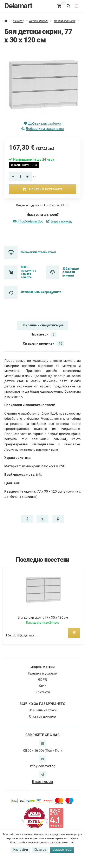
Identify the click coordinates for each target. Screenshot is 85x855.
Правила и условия (42, 673)
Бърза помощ (61, 221)
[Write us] (42, 774)
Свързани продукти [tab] (42, 343)
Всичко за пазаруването (42, 704)
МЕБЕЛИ (18, 20)
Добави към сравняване (45, 129)
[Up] (28, 176)
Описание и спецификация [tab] (42, 325)
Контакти (42, 692)
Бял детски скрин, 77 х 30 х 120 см (42, 617)
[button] (27, 519)
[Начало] (5, 20)
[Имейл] (42, 758)
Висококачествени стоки (38, 252)
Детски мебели (38, 20)
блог (42, 686)
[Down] (12, 176)
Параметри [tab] (42, 334)
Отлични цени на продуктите (41, 292)
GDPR (42, 680)
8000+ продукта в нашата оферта (28, 272)
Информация (43, 667)
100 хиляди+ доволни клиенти (70, 272)
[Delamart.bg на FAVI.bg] (34, 818)
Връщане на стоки (43, 710)
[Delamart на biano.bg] (56, 818)
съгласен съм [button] (62, 849)
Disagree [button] (40, 849)
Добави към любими (44, 123)
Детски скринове (64, 20)
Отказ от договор (42, 716)
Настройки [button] (20, 849)
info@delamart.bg (30, 221)
